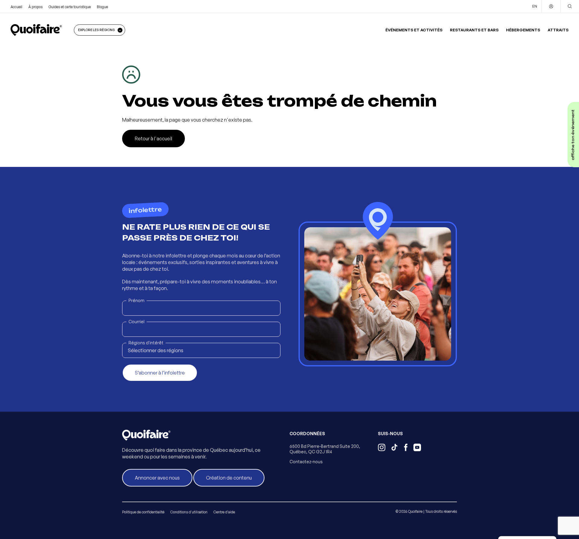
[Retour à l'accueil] (36, 30)
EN (534, 6)
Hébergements (523, 29)
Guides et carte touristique (70, 7)
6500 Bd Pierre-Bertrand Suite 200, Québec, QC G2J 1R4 (325, 449)
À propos (35, 7)
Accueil (16, 7)
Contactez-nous (306, 461)
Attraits (558, 29)
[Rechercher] (569, 6)
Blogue (102, 7)
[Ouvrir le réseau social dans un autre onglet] (381, 448)
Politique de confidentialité (143, 512)
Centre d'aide (224, 512)
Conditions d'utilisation (188, 512)
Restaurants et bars (474, 29)
